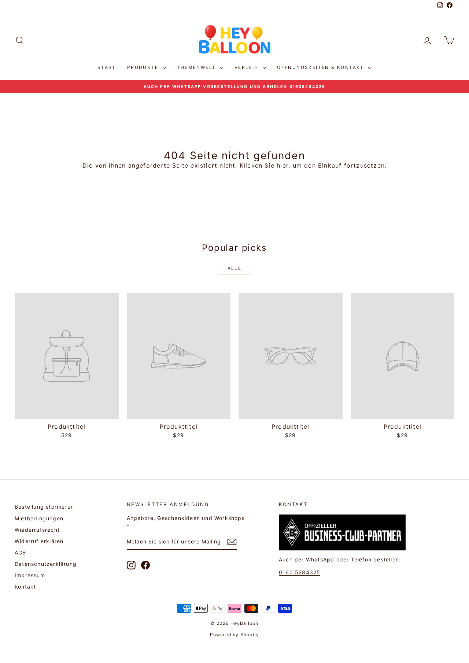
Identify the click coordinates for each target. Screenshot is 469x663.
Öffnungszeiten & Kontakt (321, 67)
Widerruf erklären (39, 541)
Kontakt (25, 586)
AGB (20, 552)
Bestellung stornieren (44, 506)
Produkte (143, 67)
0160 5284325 (299, 572)
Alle (235, 268)
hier (282, 165)
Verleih (247, 67)
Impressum (30, 575)
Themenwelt (197, 67)
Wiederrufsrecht (37, 530)
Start (106, 67)
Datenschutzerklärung (46, 564)
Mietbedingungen (39, 518)
